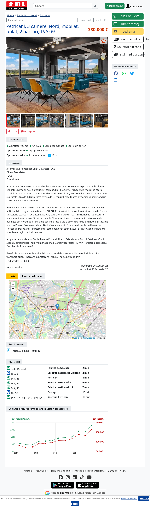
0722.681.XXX (130, 16)
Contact (112, 470)
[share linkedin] (115, 80)
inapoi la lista (16, 20)
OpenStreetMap (88, 337)
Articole (28, 470)
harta (14, 131)
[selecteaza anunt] (103, 40)
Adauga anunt (115, 5)
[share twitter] (132, 73)
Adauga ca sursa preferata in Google (77, 492)
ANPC (123, 470)
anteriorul (86, 20)
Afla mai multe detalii (129, 499)
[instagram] (68, 477)
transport (29, 131)
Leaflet (76, 337)
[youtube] (89, 477)
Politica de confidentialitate (89, 470)
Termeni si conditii (61, 470)
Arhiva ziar (41, 470)
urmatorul (100, 20)
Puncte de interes (32, 276)
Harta (12, 276)
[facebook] (61, 477)
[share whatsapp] (124, 73)
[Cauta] (95, 6)
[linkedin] (75, 477)
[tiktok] (82, 477)
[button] (57, 307)
